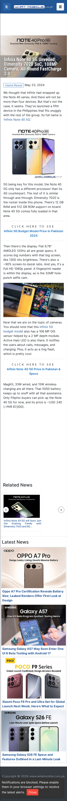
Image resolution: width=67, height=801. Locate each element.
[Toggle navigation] (60, 6)
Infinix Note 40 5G (17, 119)
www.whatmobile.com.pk (47, 776)
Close (32, 792)
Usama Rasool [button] (13, 85)
